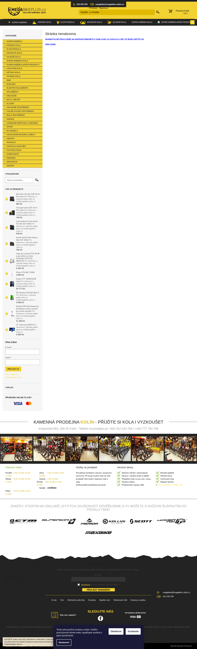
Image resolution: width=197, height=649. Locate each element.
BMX (9, 80)
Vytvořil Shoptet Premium (181, 646)
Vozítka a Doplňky (16, 146)
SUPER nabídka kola (17, 61)
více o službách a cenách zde (169, 485)
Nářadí (10, 119)
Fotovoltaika (14, 150)
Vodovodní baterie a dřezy (21, 135)
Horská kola (14, 45)
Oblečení (11, 96)
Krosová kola (14, 53)
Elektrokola (14, 49)
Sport (10, 127)
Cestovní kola (14, 68)
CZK (185, 13)
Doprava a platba (138, 600)
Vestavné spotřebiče (18, 107)
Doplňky (11, 84)
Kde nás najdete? (68, 615)
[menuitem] (17, 22)
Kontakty (92, 600)
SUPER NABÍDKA (14, 41)
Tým (62, 600)
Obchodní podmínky (76, 600)
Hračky (11, 138)
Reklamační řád (120, 600)
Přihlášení (93, 8)
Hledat (158, 12)
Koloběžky (13, 92)
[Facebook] (100, 618)
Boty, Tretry (13, 100)
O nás (54, 600)
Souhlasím (133, 631)
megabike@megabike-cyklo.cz (176, 592)
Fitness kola (14, 76)
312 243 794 (168, 596)
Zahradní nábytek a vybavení (22, 123)
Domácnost (13, 154)
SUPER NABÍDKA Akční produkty (23, 65)
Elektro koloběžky (17, 88)
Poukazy (11, 142)
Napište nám (104, 600)
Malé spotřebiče (16, 115)
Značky (10, 166)
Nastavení (64, 642)
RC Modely (12, 131)
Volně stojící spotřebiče (20, 111)
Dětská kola (13, 72)
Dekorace (12, 162)
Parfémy (11, 158)
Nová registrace (12, 374)
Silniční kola (14, 57)
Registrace (103, 8)
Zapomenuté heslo (13, 377)
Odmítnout (116, 631)
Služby (10, 103)
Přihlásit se (13, 369)
